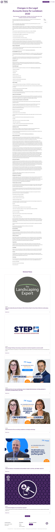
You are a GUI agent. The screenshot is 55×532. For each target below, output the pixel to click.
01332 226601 (7, 525)
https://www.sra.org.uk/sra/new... (17, 173)
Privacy (20, 524)
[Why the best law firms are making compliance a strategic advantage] (27, 415)
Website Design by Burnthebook (42, 528)
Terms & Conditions (22, 526)
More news (27, 516)
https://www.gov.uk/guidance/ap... (23, 125)
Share (45, 22)
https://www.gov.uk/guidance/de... (20, 24)
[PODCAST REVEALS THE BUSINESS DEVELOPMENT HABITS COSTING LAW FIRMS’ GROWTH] (27, 454)
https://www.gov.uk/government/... (35, 67)
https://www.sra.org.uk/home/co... (25, 181)
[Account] (50, 1)
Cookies (20, 525)
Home (5, 2)
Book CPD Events (45, 1)
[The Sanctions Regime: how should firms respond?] (27, 494)
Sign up (31, 524)
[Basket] (52, 1)
